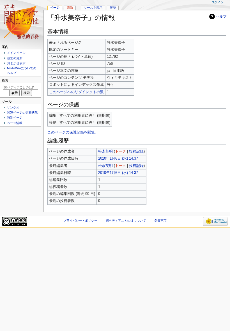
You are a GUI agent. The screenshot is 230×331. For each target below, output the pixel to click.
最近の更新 (14, 58)
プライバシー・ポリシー (80, 220)
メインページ (16, 52)
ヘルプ (221, 17)
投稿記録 (136, 151)
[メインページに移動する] (21, 21)
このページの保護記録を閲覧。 (72, 132)
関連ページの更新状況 (22, 112)
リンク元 (13, 107)
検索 (5, 80)
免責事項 (160, 220)
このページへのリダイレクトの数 (76, 92)
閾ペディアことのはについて (126, 220)
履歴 (113, 7)
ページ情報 (14, 123)
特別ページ (14, 117)
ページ (54, 7)
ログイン (217, 2)
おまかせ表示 (16, 63)
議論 (70, 7)
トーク (120, 151)
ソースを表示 (93, 7)
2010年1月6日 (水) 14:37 (118, 158)
